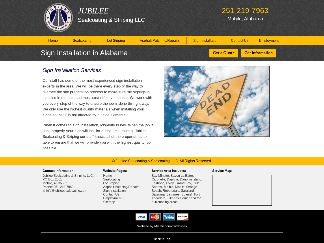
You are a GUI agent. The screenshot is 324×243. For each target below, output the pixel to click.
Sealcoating (82, 40)
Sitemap (109, 202)
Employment (269, 40)
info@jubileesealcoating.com (66, 190)
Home (53, 40)
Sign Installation (205, 40)
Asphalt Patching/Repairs (160, 40)
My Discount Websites (170, 226)
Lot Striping (116, 40)
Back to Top (162, 239)
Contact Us (239, 40)
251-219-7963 (245, 10)
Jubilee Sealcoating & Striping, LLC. (68, 175)
